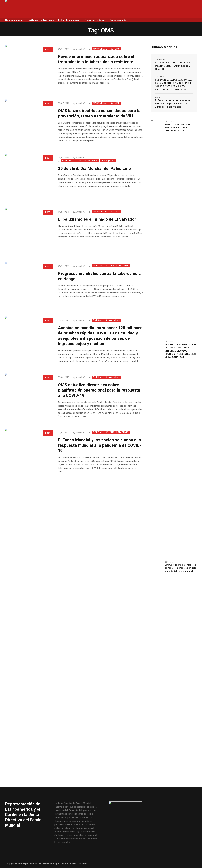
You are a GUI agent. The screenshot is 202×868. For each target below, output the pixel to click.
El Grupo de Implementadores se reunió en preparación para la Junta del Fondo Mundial (172, 104)
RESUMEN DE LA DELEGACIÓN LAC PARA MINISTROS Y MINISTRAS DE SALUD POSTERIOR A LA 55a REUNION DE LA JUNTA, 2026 (173, 84)
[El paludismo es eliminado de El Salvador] (28, 231)
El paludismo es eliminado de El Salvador (97, 219)
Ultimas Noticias (113, 320)
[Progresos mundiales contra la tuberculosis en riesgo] (28, 285)
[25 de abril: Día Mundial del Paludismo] (28, 177)
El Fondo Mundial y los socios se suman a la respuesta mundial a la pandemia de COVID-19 (99, 445)
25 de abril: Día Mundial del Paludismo (94, 169)
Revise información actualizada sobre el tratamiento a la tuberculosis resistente (96, 59)
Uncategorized (108, 160)
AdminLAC (80, 49)
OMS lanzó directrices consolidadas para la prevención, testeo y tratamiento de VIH (99, 113)
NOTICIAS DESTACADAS (86, 160)
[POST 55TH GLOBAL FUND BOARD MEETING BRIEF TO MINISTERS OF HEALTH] (157, 228)
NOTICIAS (115, 48)
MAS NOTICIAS (100, 48)
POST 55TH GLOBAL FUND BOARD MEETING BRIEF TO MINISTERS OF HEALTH (173, 66)
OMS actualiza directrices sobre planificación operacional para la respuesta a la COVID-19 (99, 390)
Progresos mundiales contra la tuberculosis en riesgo (99, 276)
